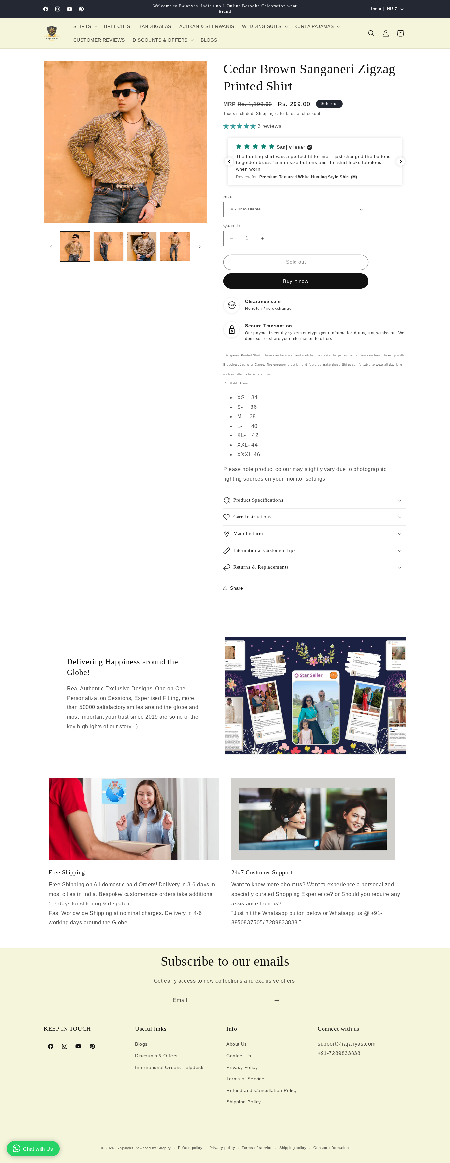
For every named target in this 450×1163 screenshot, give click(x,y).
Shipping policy (293, 1148)
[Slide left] (51, 246)
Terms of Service (245, 1078)
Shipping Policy (243, 1101)
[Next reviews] (400, 161)
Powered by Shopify (153, 1148)
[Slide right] (199, 246)
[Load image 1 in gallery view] (75, 246)
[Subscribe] (276, 1000)
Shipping (265, 113)
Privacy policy (222, 1148)
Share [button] (236, 588)
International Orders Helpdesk (169, 1067)
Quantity (231, 225)
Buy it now (296, 281)
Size (228, 196)
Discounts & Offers (156, 1055)
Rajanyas (125, 1148)
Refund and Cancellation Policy (261, 1090)
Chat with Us (38, 1148)
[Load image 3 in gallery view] (142, 246)
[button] (85, 26)
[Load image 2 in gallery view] (108, 246)
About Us (236, 1044)
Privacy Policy (242, 1067)
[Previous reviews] (229, 161)
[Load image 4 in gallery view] (175, 246)
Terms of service (257, 1148)
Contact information (331, 1148)
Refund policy (190, 1148)
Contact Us (238, 1055)
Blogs (141, 1044)
